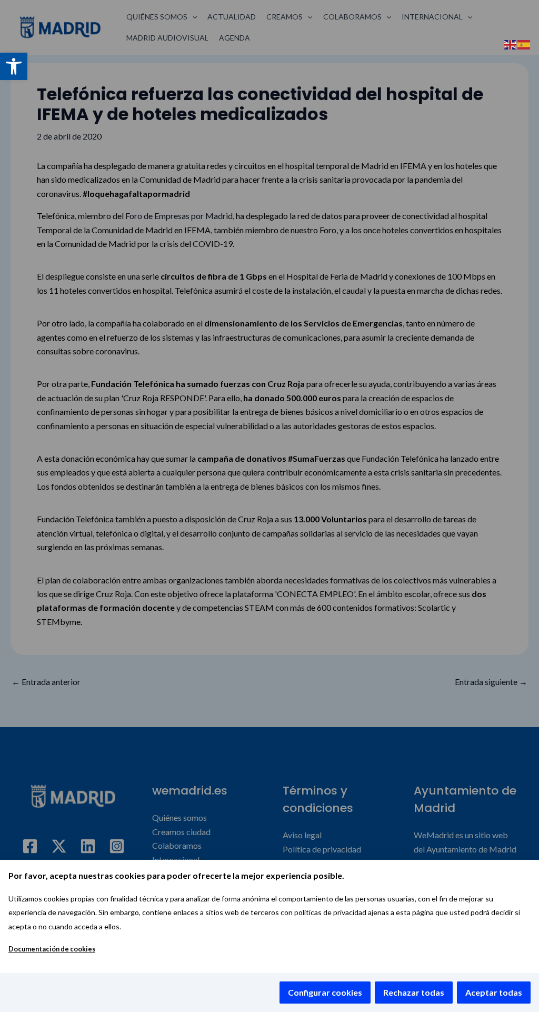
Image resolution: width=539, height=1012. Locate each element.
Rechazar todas (413, 992)
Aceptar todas (493, 992)
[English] (510, 43)
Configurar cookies (325, 992)
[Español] (524, 43)
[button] (13, 66)
